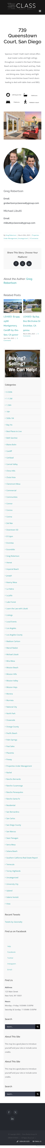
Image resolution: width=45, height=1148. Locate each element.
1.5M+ (9, 398)
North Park (10, 706)
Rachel (9, 765)
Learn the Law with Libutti (17, 601)
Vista (8, 896)
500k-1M (10, 411)
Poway (9, 752)
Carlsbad (10, 450)
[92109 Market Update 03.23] (32, 300)
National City (11, 699)
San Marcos (11, 824)
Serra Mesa (10, 837)
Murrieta (9, 693)
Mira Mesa (10, 654)
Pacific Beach (11, 726)
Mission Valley (12, 673)
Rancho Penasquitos (14, 785)
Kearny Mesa (11, 575)
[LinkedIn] (12, 1111)
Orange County (12, 719)
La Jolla (9, 588)
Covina (9, 509)
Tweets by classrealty (13, 914)
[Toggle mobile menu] (40, 11)
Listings (9, 608)
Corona (9, 503)
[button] (5, 125)
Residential (10, 798)
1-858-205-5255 (24, 1134)
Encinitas (10, 535)
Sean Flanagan (12, 831)
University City (12, 877)
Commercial (11, 483)
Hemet (9, 555)
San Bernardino (12, 804)
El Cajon (9, 529)
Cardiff (9, 444)
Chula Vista (10, 470)
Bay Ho (9, 417)
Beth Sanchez (11, 431)
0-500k (9, 385)
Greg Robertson (11, 235)
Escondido (10, 542)
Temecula (10, 857)
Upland (9, 883)
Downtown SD (12, 522)
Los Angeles (11, 621)
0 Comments (34, 238)
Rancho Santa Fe (13, 791)
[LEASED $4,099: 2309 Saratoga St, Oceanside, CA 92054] (13, 300)
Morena (9, 686)
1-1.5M (9, 391)
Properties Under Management (19, 759)
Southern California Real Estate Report (22, 850)
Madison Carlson (13, 634)
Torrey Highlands (13, 864)
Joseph (9, 568)
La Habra (10, 581)
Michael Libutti (12, 647)
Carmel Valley (12, 457)
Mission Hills (11, 667)
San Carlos (10, 811)
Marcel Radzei (12, 640)
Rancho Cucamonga (14, 778)
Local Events (11, 614)
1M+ (8, 404)
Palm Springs (11, 732)
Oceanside (10, 713)
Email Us (37, 1134)
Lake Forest (11, 595)
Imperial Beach (12, 562)
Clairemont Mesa (13, 477)
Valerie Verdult (12, 890)
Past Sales (10, 739)
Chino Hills (10, 463)
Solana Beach (11, 844)
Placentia (10, 745)
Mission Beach (12, 660)
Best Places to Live (14, 424)
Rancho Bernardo (13, 772)
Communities (11, 490)
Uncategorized (23, 238)
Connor (9, 496)
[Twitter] (15, 1105)
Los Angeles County (14, 627)
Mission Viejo (11, 680)
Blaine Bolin (11, 437)
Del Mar (9, 516)
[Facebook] (9, 1105)
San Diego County (13, 818)
